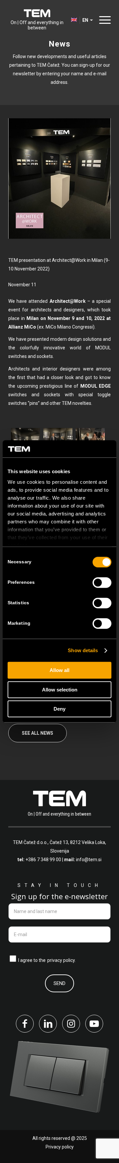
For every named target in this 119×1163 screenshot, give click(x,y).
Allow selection (59, 689)
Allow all (59, 670)
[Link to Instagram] (71, 1024)
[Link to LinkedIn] (48, 1024)
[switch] (102, 583)
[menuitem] (103, 20)
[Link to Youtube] (94, 1024)
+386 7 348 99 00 (43, 859)
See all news (37, 733)
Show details (83, 650)
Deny (59, 709)
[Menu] (103, 20)
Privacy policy (60, 1146)
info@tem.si (88, 859)
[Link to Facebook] (25, 1024)
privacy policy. (61, 960)
